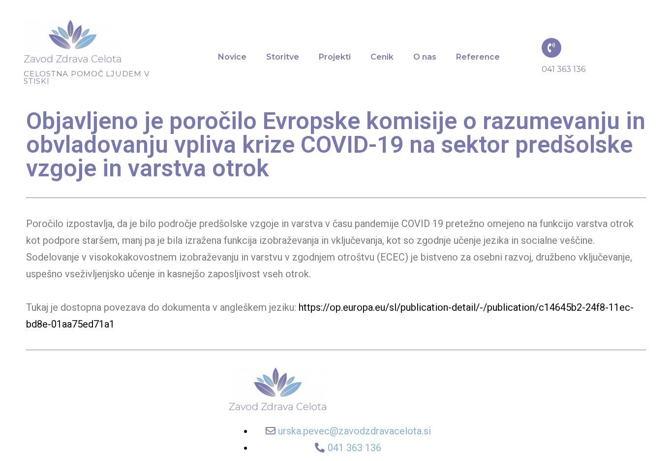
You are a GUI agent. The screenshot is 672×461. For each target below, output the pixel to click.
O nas (424, 57)
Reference (478, 57)
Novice (232, 57)
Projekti (335, 57)
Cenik (382, 57)
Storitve (282, 57)
